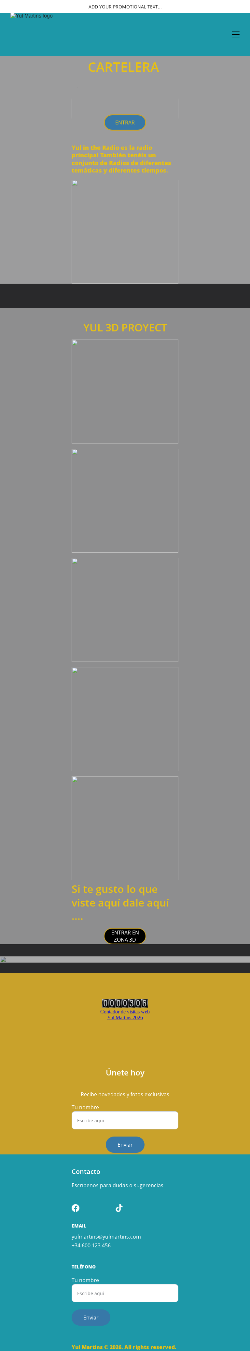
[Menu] (236, 34)
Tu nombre (85, 1107)
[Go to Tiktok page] (119, 1208)
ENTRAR (125, 122)
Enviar (125, 1144)
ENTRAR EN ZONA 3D (125, 936)
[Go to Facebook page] (75, 1208)
